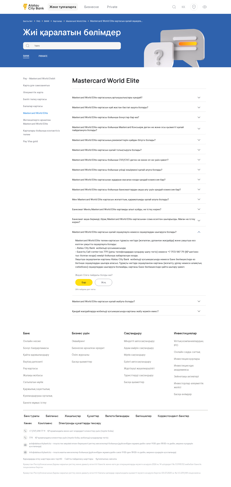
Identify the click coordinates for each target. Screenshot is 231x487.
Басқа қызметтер (82, 361)
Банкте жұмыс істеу (34, 402)
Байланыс (52, 416)
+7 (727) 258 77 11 (37, 431)
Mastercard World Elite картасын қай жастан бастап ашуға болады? (110, 107)
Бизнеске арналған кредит (88, 348)
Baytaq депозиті (33, 361)
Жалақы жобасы (33, 375)
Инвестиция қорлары (187, 359)
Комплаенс (45, 423)
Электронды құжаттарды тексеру (80, 423)
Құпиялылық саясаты (106, 458)
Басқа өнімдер (183, 394)
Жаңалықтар (73, 416)
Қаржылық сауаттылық (36, 389)
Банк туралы (31, 416)
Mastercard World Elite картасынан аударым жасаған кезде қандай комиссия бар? (118, 179)
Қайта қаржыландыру (36, 354)
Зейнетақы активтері (186, 376)
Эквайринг (78, 341)
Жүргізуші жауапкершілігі (139, 368)
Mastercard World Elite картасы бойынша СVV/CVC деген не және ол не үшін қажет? (120, 159)
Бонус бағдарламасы (36, 348)
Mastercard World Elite (35, 113)
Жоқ (103, 282)
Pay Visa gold (30, 141)
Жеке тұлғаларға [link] (63, 7)
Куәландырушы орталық (37, 395)
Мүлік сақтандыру (134, 354)
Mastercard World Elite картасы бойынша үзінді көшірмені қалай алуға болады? (117, 169)
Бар (84, 282)
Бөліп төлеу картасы (35, 99)
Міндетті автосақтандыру (139, 341)
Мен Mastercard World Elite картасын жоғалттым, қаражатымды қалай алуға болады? (120, 199)
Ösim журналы (80, 354)
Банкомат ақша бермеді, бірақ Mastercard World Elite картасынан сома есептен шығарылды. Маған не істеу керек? (133, 220)
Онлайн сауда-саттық (187, 352)
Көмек (28, 423)
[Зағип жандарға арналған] (204, 7)
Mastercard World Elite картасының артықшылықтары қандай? (107, 97)
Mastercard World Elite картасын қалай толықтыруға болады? (107, 150)
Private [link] (112, 7)
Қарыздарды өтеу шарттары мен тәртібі (42, 458)
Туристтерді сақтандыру (138, 375)
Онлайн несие (32, 341)
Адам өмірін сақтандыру (139, 348)
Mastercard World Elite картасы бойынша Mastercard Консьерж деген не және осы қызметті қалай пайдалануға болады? (128, 129)
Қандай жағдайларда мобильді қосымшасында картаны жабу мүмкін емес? (115, 311)
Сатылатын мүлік (33, 382)
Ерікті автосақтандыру (137, 361)
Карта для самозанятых (36, 85)
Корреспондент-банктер (173, 416)
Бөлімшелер (143, 416)
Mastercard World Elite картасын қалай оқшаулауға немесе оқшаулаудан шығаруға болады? (124, 232)
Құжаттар (93, 416)
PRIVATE (43, 56)
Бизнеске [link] (91, 7)
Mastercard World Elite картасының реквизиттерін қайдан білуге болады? (114, 140)
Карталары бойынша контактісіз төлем (41, 132)
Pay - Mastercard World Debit (39, 78)
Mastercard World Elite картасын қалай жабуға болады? (103, 301)
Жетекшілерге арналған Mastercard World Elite (37, 121)
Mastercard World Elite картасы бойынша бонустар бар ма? (105, 117)
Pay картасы (30, 368)
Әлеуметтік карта (33, 92)
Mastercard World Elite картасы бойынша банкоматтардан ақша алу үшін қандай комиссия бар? (126, 189)
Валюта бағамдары (117, 416)
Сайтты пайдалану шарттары (79, 458)
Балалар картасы (33, 106)
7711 (31, 437)
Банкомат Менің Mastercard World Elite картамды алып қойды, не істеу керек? (116, 209)
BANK (26, 55)
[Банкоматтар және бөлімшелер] (194, 7)
